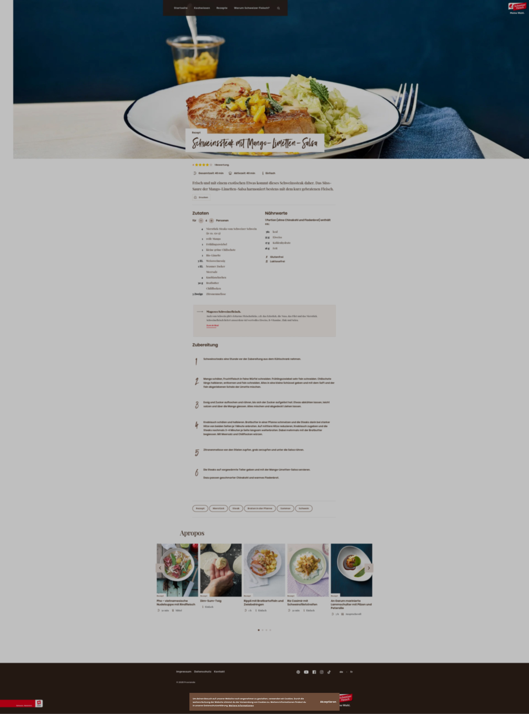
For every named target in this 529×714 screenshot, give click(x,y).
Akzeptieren (328, 702)
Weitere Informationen (241, 705)
